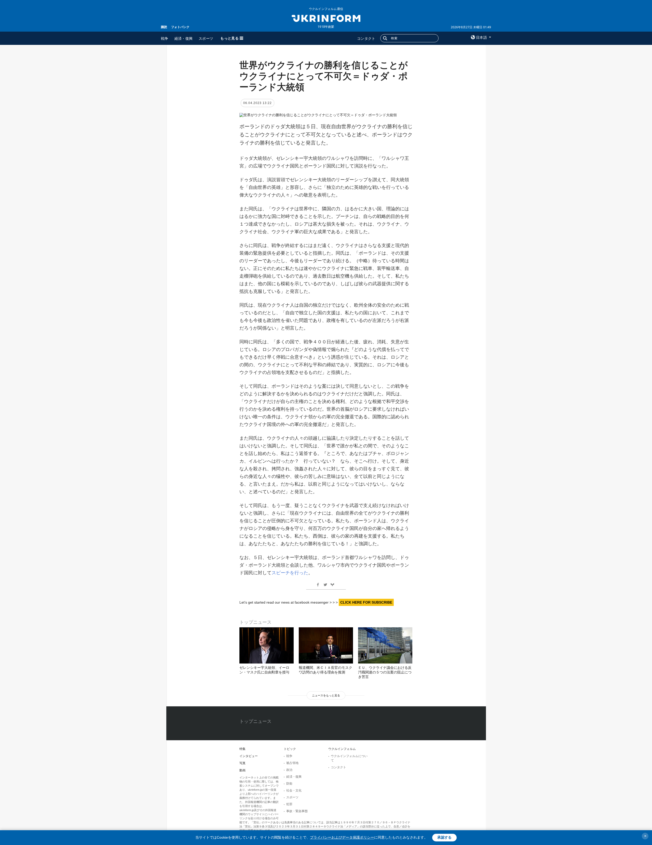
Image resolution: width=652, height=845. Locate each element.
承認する (444, 837)
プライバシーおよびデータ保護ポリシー (342, 837)
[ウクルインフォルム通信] (326, 18)
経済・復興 (183, 38)
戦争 (164, 38)
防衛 (289, 783)
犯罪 (289, 804)
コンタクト (366, 38)
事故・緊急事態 (297, 811)
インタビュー (248, 756)
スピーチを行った (289, 572)
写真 (242, 763)
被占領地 (292, 763)
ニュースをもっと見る (326, 695)
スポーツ (206, 38)
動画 (242, 770)
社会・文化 (294, 790)
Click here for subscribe (366, 602)
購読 (164, 27)
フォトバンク (180, 27)
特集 (242, 749)
